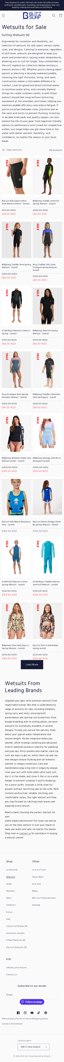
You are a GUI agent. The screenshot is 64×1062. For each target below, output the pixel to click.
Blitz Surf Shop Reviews (44, 898)
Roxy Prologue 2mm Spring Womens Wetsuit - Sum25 (15, 396)
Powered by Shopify (42, 1056)
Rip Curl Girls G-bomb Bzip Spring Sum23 (45, 647)
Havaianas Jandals (15, 933)
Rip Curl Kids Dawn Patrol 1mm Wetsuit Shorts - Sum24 (16, 202)
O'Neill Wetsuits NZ (15, 940)
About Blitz (37, 877)
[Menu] (3, 15)
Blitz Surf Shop (27, 1056)
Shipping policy (40, 1019)
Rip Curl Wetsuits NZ (16, 947)
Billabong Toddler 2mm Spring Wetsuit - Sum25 (16, 266)
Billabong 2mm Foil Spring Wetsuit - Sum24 (45, 332)
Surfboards (12, 870)
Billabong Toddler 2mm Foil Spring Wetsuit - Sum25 (46, 202)
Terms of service (24, 1019)
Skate (9, 884)
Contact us (11, 974)
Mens (9, 898)
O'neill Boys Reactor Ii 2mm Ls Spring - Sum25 (16, 332)
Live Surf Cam (39, 870)
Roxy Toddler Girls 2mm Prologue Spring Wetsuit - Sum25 (45, 267)
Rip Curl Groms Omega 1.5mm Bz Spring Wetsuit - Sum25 (47, 523)
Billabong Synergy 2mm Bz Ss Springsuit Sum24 (47, 459)
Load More (32, 665)
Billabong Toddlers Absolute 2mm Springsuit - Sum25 (46, 396)
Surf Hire (36, 884)
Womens (10, 891)
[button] (53, 15)
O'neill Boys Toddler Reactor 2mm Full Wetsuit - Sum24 (46, 583)
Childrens (11, 905)
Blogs (35, 891)
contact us (25, 833)
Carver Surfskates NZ (16, 926)
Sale (8, 919)
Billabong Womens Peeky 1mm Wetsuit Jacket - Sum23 (16, 459)
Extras (9, 912)
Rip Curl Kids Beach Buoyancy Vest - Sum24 (16, 523)
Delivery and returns (16, 967)
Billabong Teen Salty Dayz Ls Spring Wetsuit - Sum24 (15, 647)
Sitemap (36, 905)
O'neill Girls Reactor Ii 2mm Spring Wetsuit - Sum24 (14, 583)
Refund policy (9, 1019)
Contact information (12, 1024)
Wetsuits (10, 877)
